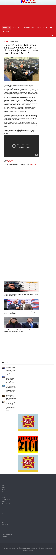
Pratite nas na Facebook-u (7, 532)
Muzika (3, 501)
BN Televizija (10, 160)
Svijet (3, 485)
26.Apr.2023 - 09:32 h (13, 41)
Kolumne (4, 497)
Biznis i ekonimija (5, 483)
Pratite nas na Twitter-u (7, 534)
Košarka (3, 520)
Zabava (3, 515)
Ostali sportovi (5, 524)
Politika (3, 491)
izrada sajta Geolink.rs (28, 550)
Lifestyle (3, 513)
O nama (3, 530)
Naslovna (4, 481)
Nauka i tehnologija (6, 503)
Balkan (3, 487)
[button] (14, 28)
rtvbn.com (9, 161)
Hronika (3, 489)
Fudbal (3, 517)
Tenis (3, 522)
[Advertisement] (28, 15)
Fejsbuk (31, 164)
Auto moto (4, 505)
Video (3, 508)
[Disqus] (21, 219)
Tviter (35, 164)
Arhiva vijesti (4, 536)
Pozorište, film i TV (6, 499)
